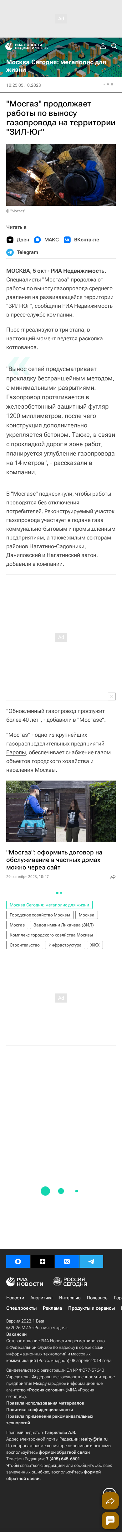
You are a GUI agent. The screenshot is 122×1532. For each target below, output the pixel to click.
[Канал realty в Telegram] (91, 1261)
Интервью (70, 1298)
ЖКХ (94, 944)
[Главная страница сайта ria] (7, 46)
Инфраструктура (65, 944)
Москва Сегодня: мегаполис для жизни (49, 904)
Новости (15, 1298)
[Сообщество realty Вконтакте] (67, 1261)
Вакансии (16, 1334)
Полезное (97, 1298)
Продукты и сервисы (91, 1308)
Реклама (52, 1308)
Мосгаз (17, 924)
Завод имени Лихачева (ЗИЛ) (63, 924)
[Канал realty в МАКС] (18, 1261)
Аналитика (41, 1298)
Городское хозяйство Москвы (40, 914)
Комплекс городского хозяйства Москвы (51, 934)
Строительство (25, 944)
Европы (16, 752)
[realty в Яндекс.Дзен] (42, 1261)
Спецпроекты (21, 1308)
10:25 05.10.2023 (23, 85)
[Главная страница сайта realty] (37, 46)
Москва (86, 914)
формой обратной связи (64, 1452)
